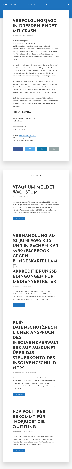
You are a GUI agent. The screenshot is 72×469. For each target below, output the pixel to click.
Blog (37, 4)
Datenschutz (61, 4)
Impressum (52, 4)
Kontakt (43, 4)
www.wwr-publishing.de (27, 135)
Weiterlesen (19, 218)
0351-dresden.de (10, 5)
